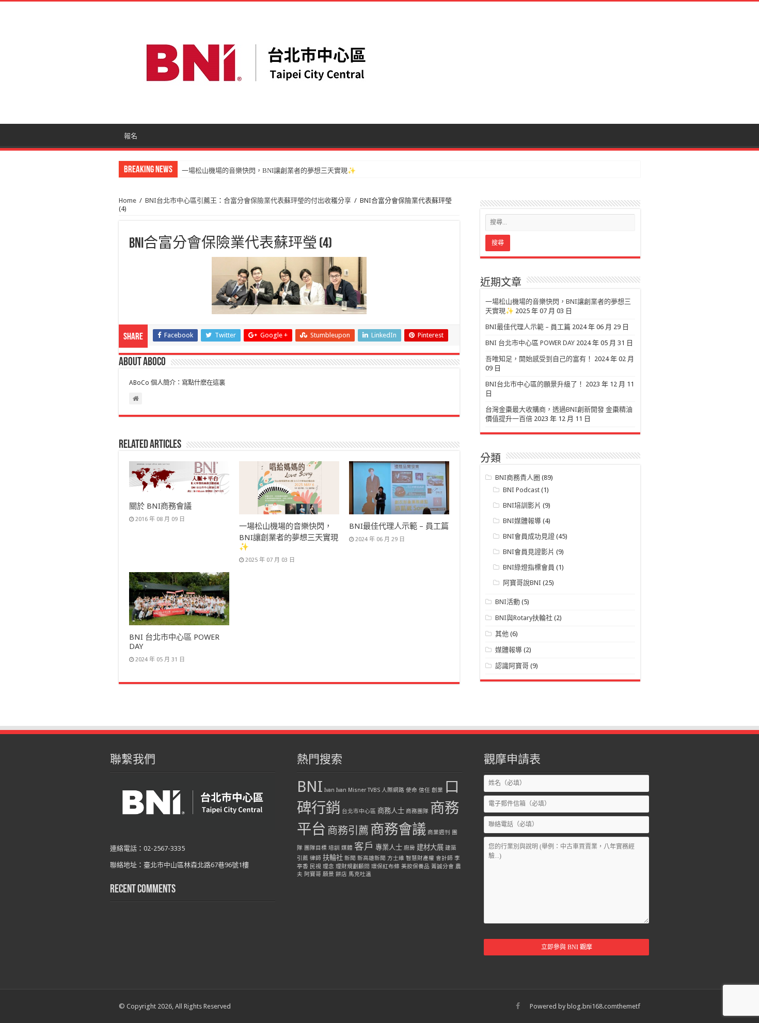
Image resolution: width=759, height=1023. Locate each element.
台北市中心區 (359, 811)
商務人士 (390, 811)
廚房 (409, 848)
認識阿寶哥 (512, 666)
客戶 (364, 846)
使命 (411, 790)
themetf (628, 1006)
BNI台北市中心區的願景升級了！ (534, 384)
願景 (328, 874)
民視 (315, 866)
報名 (130, 136)
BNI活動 (507, 602)
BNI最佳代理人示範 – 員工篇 (399, 526)
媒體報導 (508, 650)
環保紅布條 (385, 866)
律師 (315, 858)
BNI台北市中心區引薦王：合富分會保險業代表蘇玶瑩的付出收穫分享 (248, 200)
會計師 (444, 858)
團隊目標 (315, 848)
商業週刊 (439, 832)
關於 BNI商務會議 (160, 506)
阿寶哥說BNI (522, 583)
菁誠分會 (442, 866)
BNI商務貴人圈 (517, 477)
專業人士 (388, 847)
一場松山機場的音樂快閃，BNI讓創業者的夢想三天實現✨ (269, 170)
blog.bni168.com (592, 1006)
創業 (437, 790)
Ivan (329, 790)
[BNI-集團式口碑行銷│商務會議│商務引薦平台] (255, 63)
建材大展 (430, 847)
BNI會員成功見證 (529, 536)
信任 (424, 790)
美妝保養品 (415, 866)
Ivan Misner (351, 790)
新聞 (350, 858)
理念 (328, 866)
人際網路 (393, 790)
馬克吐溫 (360, 874)
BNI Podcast (521, 490)
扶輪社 (333, 858)
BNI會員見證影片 (529, 552)
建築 (450, 848)
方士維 (395, 858)
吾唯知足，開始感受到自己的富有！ (539, 359)
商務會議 (398, 829)
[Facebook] (518, 1006)
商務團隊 (417, 811)
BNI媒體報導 (522, 521)
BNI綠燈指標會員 (529, 567)
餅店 (341, 874)
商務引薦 (348, 830)
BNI (310, 786)
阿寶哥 (312, 874)
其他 (502, 634)
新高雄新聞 (371, 858)
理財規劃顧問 (353, 866)
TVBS (374, 790)
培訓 (334, 848)
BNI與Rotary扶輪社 (523, 618)
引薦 (302, 858)
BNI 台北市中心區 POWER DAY (530, 343)
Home (127, 200)
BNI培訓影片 (522, 505)
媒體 (347, 848)
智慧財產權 (420, 858)
